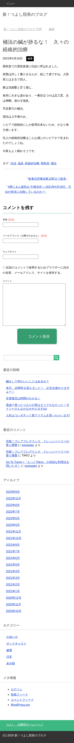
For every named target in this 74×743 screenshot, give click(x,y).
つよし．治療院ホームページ (24, 724)
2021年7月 (13, 551)
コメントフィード (22, 699)
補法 (54, 163)
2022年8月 (13, 505)
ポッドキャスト (16, 643)
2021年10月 (13, 538)
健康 (30, 58)
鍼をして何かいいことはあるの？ (27, 381)
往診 (13, 163)
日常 (9, 656)
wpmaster (28, 445)
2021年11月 (13, 531)
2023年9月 (13, 491)
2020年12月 (13, 597)
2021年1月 (13, 591)
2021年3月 (13, 577)
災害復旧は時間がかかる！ (23, 398)
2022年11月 (13, 498)
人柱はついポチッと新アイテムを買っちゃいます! (38, 415)
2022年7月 (13, 511)
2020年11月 (13, 604)
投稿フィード (19, 694)
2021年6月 (13, 558)
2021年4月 (13, 571)
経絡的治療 (32, 163)
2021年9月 (13, 544)
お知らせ (12, 636)
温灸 (21, 163)
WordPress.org (20, 704)
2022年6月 (13, 518)
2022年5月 (13, 524)
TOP (23, 29)
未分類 (10, 663)
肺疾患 (45, 163)
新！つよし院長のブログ (25, 14)
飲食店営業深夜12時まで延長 (47, 178)
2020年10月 (13, 611)
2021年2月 (13, 584)
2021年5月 (13, 564)
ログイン (16, 689)
